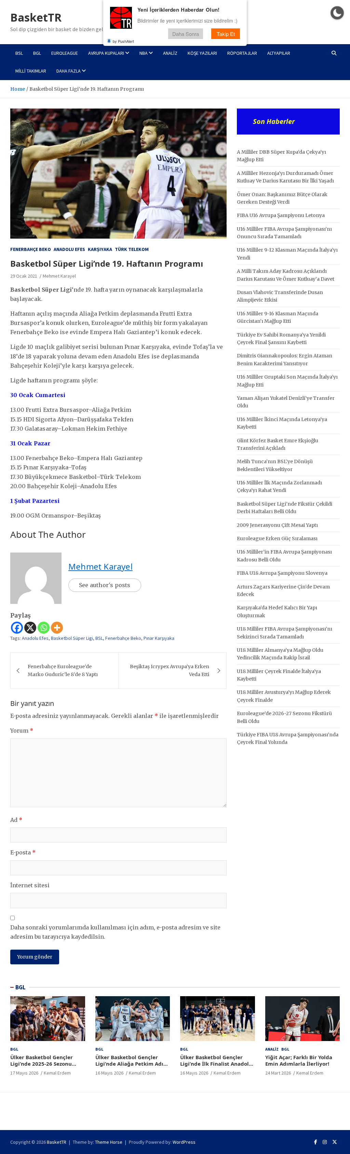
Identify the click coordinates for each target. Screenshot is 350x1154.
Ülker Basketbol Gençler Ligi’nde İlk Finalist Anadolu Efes (216, 1064)
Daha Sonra (185, 33)
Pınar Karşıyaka (159, 638)
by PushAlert (123, 41)
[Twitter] (334, 1142)
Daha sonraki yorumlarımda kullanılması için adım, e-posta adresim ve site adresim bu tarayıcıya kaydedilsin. (115, 932)
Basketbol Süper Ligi (72, 638)
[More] (57, 628)
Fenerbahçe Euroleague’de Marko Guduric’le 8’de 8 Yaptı (63, 670)
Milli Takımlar (30, 71)
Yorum (21, 730)
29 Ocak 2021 (23, 276)
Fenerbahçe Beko (30, 249)
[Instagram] (324, 1142)
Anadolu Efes (69, 249)
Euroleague (64, 53)
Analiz (170, 53)
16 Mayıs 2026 (109, 1073)
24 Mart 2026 (278, 1073)
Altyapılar (278, 53)
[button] (337, 13)
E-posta (23, 852)
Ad (16, 819)
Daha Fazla (68, 71)
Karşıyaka (100, 249)
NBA (143, 53)
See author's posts (105, 585)
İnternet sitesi (30, 885)
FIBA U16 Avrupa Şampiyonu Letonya (281, 215)
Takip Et (226, 33)
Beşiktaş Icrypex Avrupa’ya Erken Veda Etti (169, 670)
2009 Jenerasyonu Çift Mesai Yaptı (277, 525)
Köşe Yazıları (202, 53)
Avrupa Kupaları (106, 53)
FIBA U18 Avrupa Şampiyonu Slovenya (282, 573)
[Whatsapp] (44, 628)
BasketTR (36, 17)
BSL (19, 53)
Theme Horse (108, 1142)
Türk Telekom (132, 249)
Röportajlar (242, 53)
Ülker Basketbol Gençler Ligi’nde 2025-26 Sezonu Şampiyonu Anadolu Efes (42, 1064)
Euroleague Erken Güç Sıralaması (277, 538)
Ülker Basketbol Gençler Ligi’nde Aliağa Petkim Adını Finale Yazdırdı (132, 1064)
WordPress (184, 1142)
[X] (30, 628)
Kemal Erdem (57, 1073)
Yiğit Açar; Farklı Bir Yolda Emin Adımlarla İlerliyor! (298, 1060)
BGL (37, 53)
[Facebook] (17, 628)
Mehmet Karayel (59, 276)
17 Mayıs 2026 (24, 1073)
